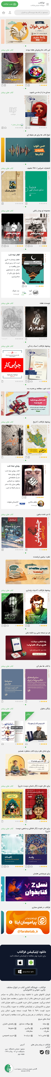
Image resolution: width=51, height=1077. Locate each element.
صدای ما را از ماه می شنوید (40, 92)
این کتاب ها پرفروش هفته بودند (38, 50)
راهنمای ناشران (8, 1023)
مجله (45, 1023)
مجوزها (11, 1028)
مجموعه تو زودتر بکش (41, 210)
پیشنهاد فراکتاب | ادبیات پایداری (38, 590)
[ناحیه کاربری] (10, 12)
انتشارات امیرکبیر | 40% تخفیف (38, 168)
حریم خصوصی (8, 1035)
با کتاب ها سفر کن (43, 666)
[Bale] (42, 1052)
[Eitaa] (47, 1052)
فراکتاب (23, 1069)
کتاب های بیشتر (7, 50)
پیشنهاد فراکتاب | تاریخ (41, 421)
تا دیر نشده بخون (43, 514)
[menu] (47, 4)
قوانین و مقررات (44, 1030)
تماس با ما (43, 1035)
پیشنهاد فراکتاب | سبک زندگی (39, 346)
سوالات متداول (24, 1023)
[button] (46, 85)
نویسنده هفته (45, 303)
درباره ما (27, 1035)
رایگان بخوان (45, 708)
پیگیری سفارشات (29, 1030)
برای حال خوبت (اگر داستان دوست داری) (34, 786)
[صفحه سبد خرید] (3, 12)
